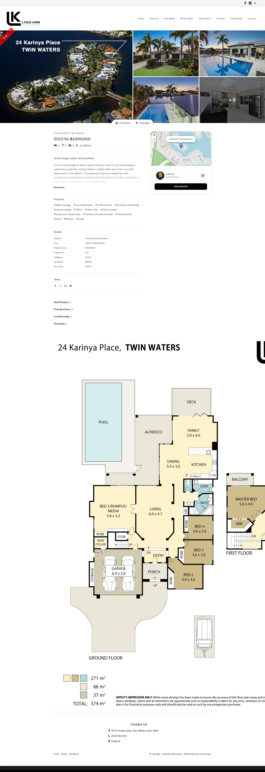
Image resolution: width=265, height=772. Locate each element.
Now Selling (169, 18)
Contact (252, 18)
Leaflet (186, 165)
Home (141, 18)
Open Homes (204, 18)
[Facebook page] (245, 3)
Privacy (64, 754)
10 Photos (124, 123)
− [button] (154, 139)
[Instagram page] (250, 3)
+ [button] (154, 135)
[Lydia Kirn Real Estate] (23, 18)
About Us (153, 18)
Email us (115, 741)
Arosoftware (205, 754)
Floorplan (144, 123)
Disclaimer (74, 754)
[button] (255, 3)
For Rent (221, 18)
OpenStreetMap (196, 165)
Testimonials (236, 18)
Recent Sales (186, 18)
